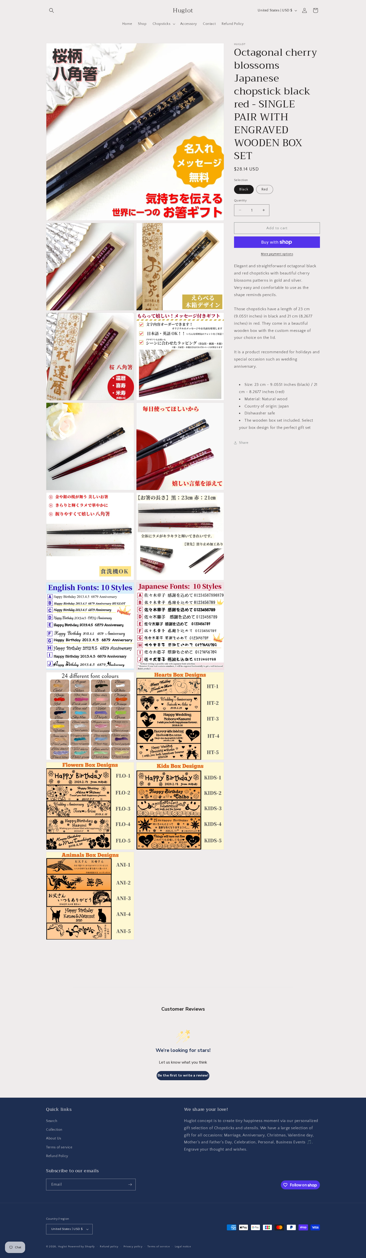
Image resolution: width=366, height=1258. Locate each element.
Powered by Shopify (81, 1246)
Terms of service (59, 1147)
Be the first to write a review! (183, 1075)
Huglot (62, 1246)
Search (52, 1121)
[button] (51, 10)
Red (264, 189)
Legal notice (183, 1246)
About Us (53, 1138)
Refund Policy (57, 1156)
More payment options (277, 254)
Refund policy (109, 1246)
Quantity (240, 200)
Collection (54, 1130)
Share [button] (243, 443)
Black (243, 189)
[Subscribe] (129, 1184)
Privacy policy (133, 1246)
